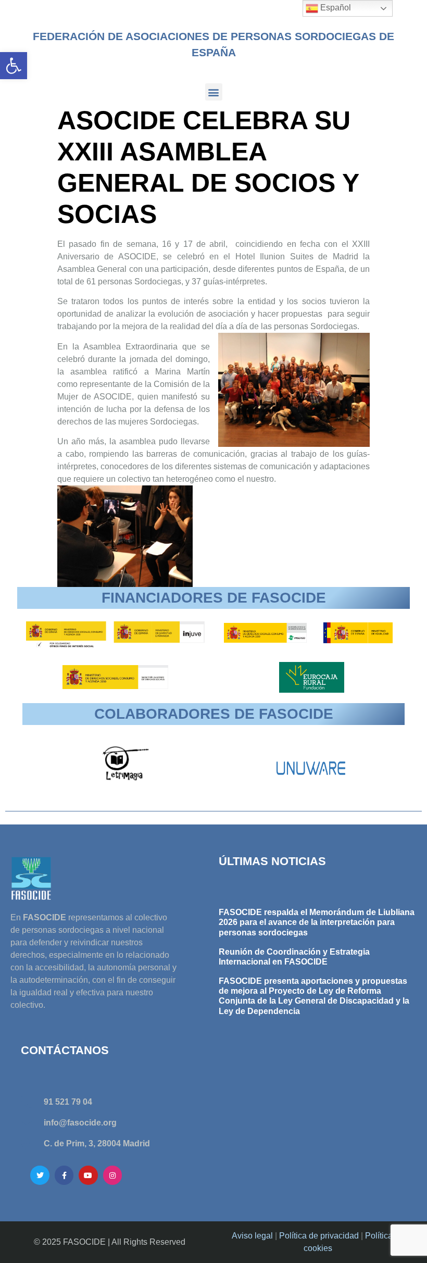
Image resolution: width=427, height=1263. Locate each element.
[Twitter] (39, 1175)
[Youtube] (88, 1175)
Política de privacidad (319, 1235)
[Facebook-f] (64, 1175)
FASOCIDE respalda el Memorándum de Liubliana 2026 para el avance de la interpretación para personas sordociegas (317, 922)
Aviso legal (252, 1235)
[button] (13, 65)
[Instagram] (112, 1175)
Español (334, 7)
